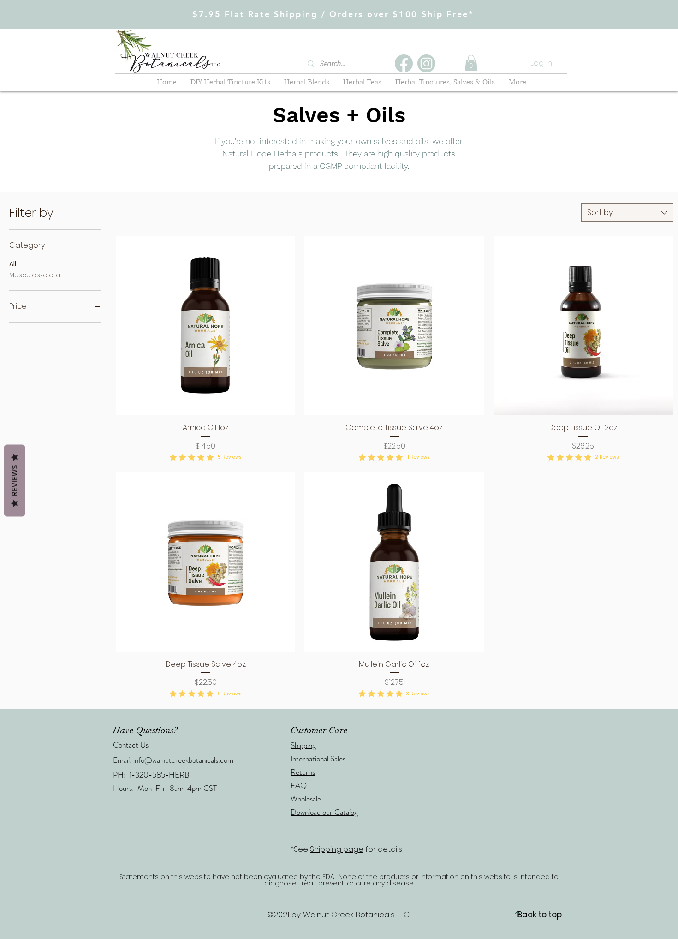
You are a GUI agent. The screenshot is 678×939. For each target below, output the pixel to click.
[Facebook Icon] (404, 63)
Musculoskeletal (35, 275)
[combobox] (627, 212)
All (12, 264)
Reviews (14, 480)
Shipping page (336, 849)
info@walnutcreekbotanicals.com (183, 760)
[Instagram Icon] (426, 63)
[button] (471, 63)
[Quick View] (205, 325)
